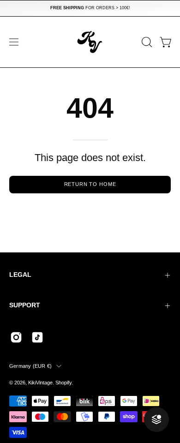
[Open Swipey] (156, 419)
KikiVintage (40, 382)
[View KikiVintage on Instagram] (16, 337)
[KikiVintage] (90, 42)
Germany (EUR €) (30, 366)
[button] (145, 42)
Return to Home (90, 184)
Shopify (63, 382)
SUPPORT (24, 305)
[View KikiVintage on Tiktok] (37, 337)
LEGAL (20, 274)
